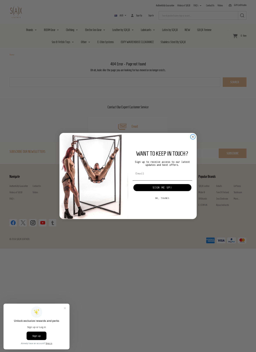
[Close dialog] (193, 137)
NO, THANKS (162, 198)
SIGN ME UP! (162, 187)
